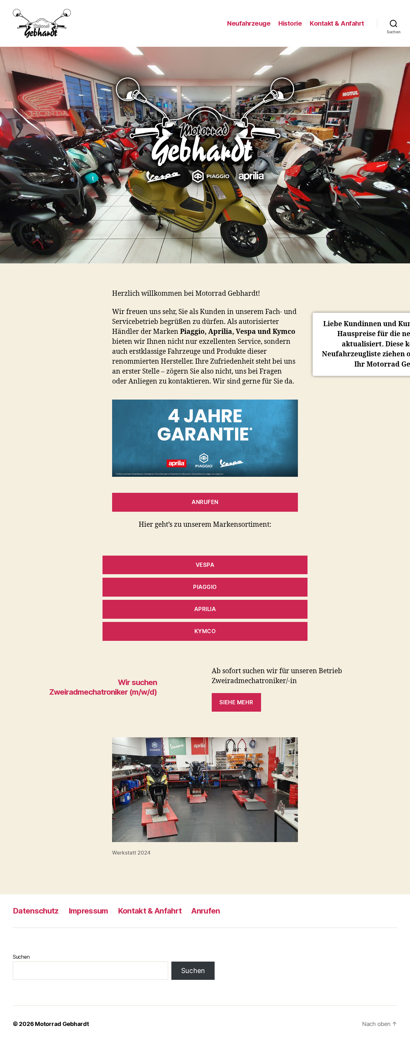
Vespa (205, 565)
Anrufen (205, 502)
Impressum (88, 910)
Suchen (21, 957)
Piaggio (205, 587)
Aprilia (205, 609)
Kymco (205, 631)
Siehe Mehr (236, 702)
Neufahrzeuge (248, 23)
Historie (290, 23)
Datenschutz (36, 910)
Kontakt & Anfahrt (337, 23)
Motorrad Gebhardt (62, 1024)
